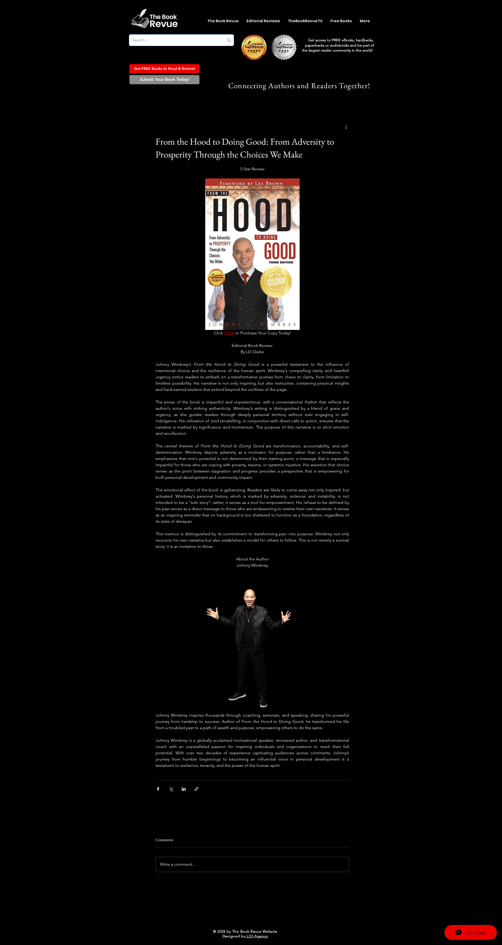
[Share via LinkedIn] (183, 788)
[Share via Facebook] (158, 788)
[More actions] (346, 127)
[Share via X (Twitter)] (170, 788)
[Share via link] (196, 788)
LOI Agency (257, 936)
